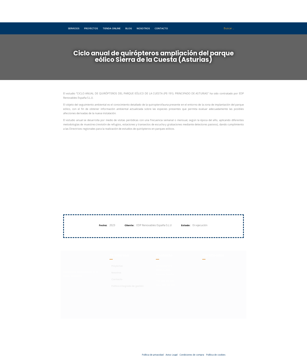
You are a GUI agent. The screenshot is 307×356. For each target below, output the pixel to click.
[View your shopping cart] (216, 28)
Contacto (116, 279)
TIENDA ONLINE (112, 28)
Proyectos (117, 266)
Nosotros (116, 272)
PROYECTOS (91, 28)
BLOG (128, 28)
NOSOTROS (143, 28)
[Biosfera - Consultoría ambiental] (89, 11)
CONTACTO (161, 28)
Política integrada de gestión (127, 286)
